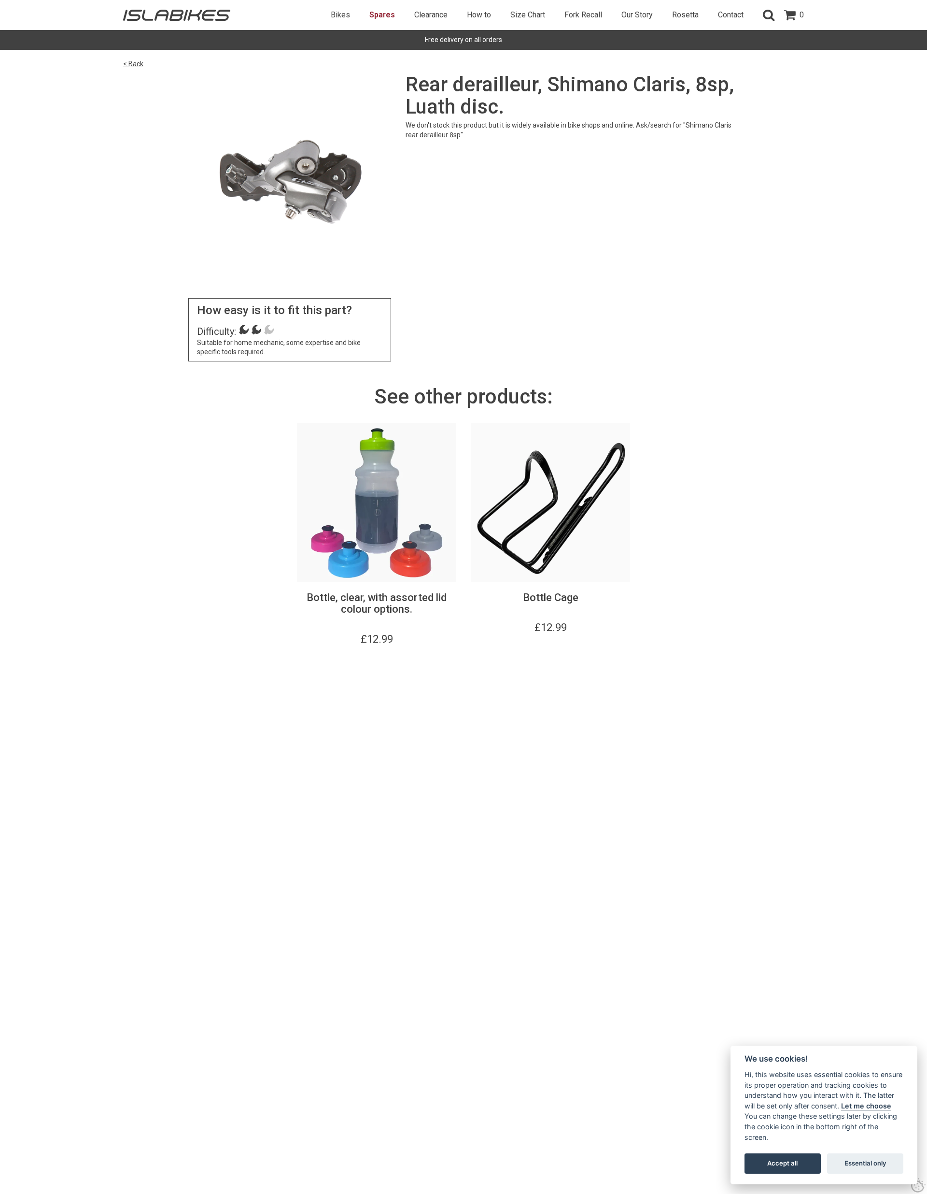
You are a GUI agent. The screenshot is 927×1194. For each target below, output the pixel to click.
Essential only (865, 1163)
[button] (768, 15)
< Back (133, 64)
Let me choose (866, 1106)
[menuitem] (340, 15)
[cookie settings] (918, 1185)
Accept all (782, 1163)
